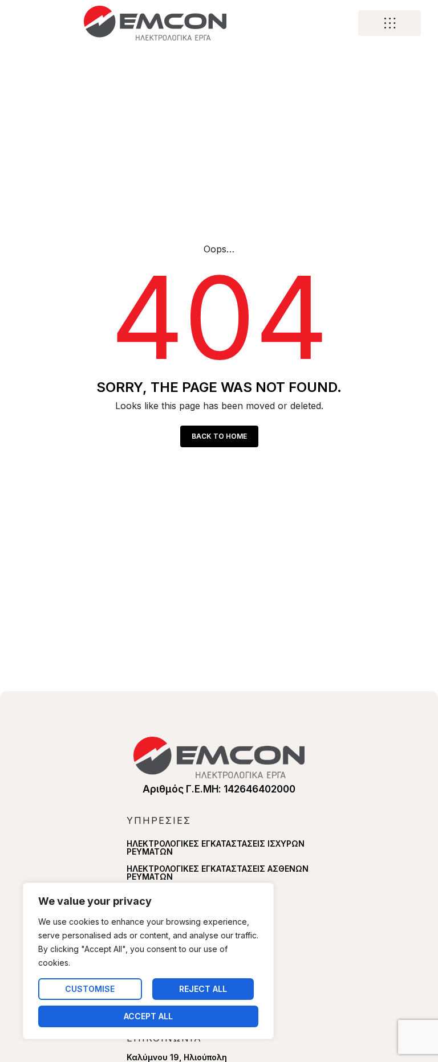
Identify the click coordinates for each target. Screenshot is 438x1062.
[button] (389, 23)
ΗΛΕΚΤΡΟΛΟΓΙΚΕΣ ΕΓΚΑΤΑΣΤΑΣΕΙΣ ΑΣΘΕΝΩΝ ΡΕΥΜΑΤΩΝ (218, 872)
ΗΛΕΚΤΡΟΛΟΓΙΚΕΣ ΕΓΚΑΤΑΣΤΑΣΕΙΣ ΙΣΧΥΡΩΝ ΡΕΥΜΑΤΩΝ (216, 847)
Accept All (148, 1016)
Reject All (203, 989)
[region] (148, 961)
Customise (90, 989)
